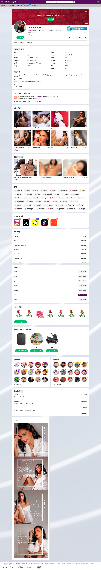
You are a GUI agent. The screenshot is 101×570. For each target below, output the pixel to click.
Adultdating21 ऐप (36, 5)
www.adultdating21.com (21, 563)
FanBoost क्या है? (83, 32)
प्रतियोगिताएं (26, 5)
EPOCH (32, 563)
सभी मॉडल (3, 5)
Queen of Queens (41, 96)
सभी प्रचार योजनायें (19, 5)
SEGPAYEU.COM (39, 563)
